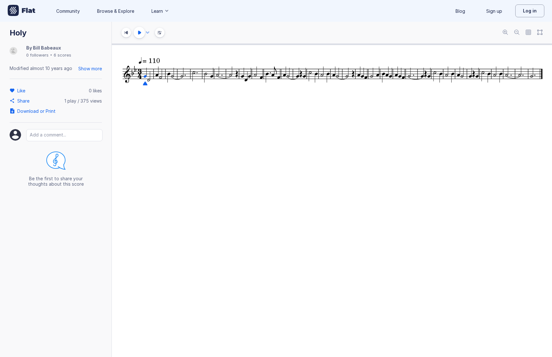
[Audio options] (147, 32)
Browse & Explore (115, 11)
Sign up (494, 11)
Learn (157, 11)
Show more (90, 68)
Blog (460, 11)
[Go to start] (126, 32)
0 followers (37, 55)
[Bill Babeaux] (13, 51)
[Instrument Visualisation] (160, 32)
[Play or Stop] (139, 32)
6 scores (62, 55)
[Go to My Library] (21, 11)
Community (68, 11)
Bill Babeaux (47, 47)
